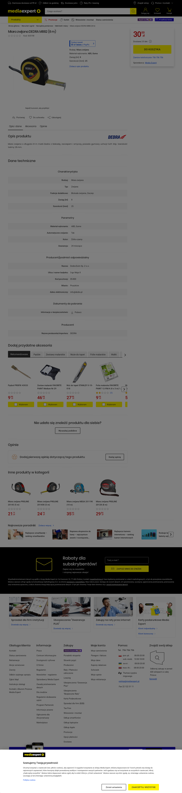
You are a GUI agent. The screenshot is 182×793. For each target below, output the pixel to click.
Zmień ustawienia (114, 787)
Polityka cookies (29, 780)
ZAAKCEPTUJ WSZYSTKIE (143, 787)
